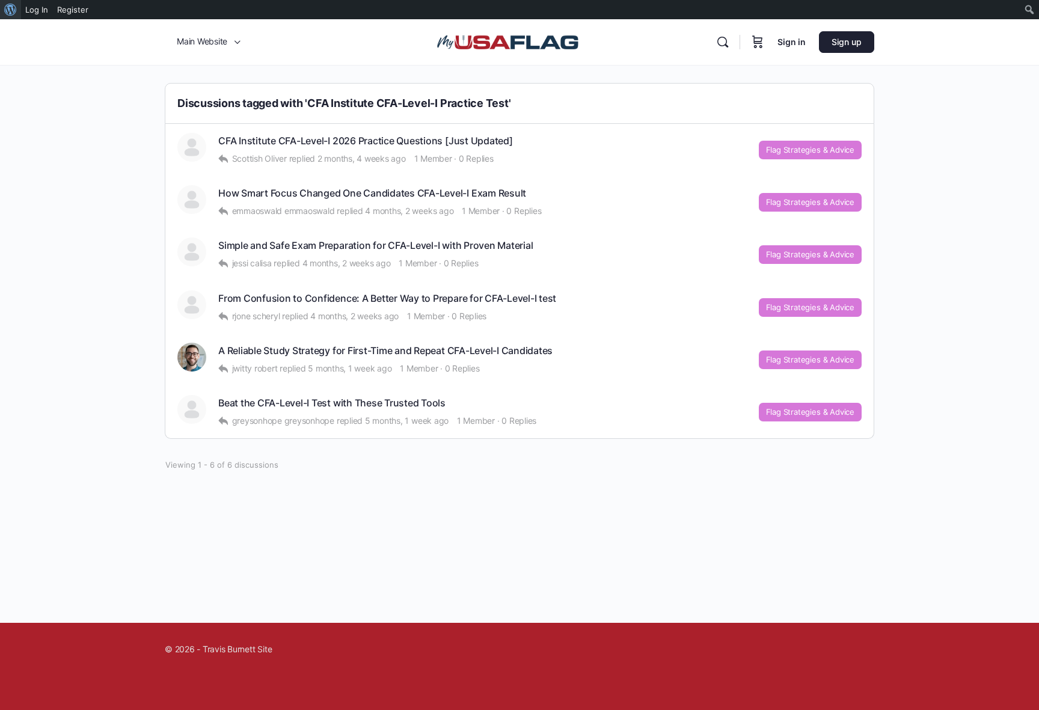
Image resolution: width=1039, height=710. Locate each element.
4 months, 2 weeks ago (409, 211)
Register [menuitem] (72, 9)
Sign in (791, 42)
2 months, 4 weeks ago (361, 158)
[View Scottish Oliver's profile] (191, 147)
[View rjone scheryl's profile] (191, 304)
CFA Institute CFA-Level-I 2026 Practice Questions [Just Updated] (365, 141)
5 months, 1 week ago (349, 368)
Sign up (847, 42)
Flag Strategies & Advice (810, 150)
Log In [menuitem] (36, 9)
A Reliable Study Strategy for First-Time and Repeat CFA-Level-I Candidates (385, 351)
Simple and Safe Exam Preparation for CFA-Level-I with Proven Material (375, 245)
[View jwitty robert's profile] (191, 357)
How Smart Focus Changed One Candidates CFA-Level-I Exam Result (372, 193)
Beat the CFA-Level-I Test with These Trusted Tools (332, 403)
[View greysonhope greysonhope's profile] (191, 409)
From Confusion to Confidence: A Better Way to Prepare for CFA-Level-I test (387, 298)
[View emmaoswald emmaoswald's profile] (191, 199)
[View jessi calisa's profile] (191, 251)
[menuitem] (10, 9)
